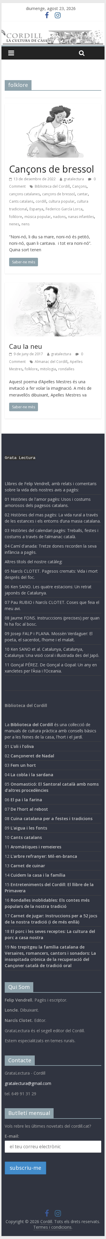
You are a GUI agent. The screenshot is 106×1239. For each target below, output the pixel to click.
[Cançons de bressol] (53, 107)
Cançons (79, 186)
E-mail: (12, 1136)
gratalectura (74, 178)
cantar (82, 193)
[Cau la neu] (53, 286)
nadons (59, 216)
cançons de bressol (58, 193)
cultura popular (61, 201)
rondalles (66, 368)
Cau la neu (25, 346)
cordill (41, 201)
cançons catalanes (24, 193)
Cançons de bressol (51, 169)
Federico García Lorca (64, 209)
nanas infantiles (81, 216)
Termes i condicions (52, 1227)
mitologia (48, 368)
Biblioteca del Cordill (52, 186)
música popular (37, 216)
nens (25, 224)
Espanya (36, 209)
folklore (15, 216)
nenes (14, 224)
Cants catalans (21, 201)
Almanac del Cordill (51, 361)
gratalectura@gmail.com (28, 1083)
